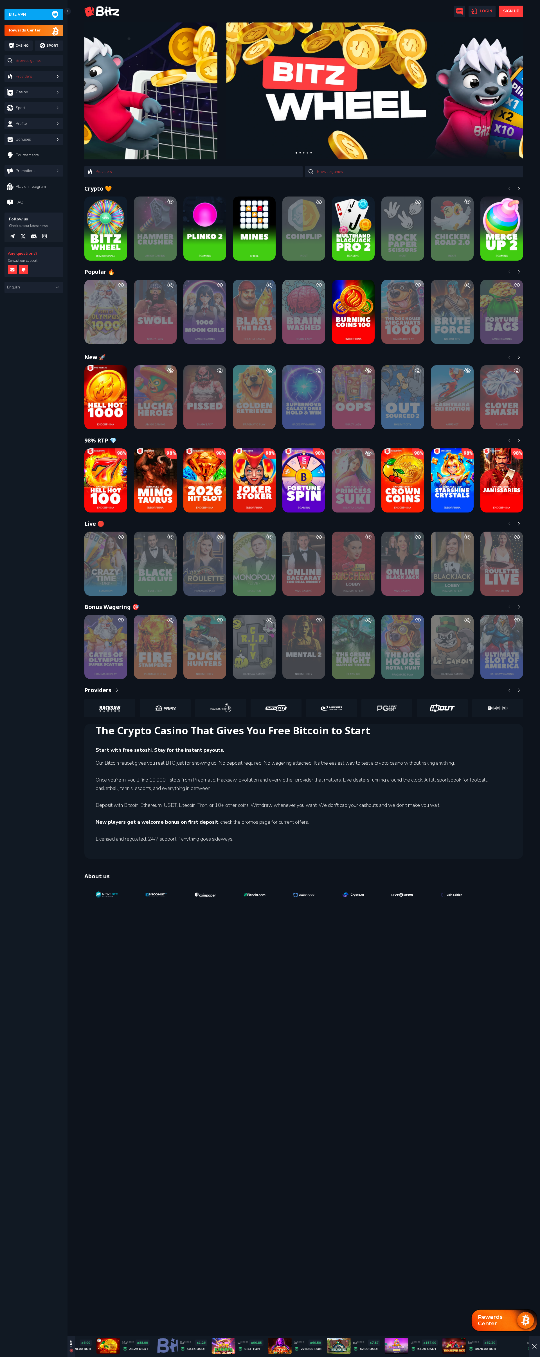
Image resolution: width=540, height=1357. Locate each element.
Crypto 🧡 (98, 188)
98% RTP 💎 (100, 440)
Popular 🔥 (99, 272)
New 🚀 (95, 357)
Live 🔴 (94, 523)
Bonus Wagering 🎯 (111, 607)
